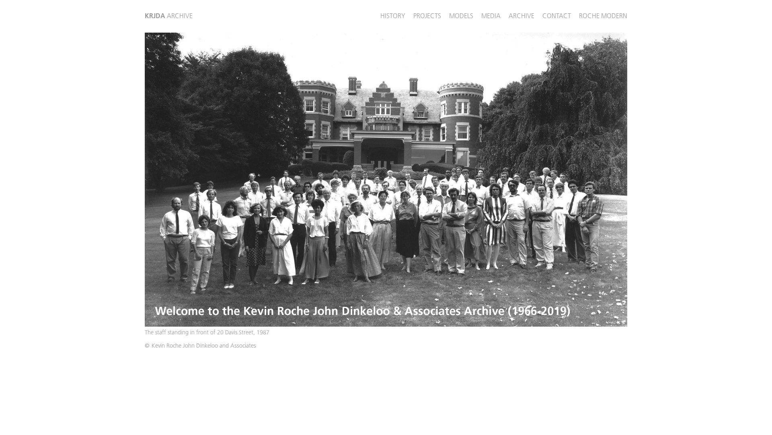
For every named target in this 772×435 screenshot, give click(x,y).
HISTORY (392, 16)
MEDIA (491, 16)
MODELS (461, 16)
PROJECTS (427, 16)
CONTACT (556, 16)
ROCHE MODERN (603, 16)
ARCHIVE (169, 16)
